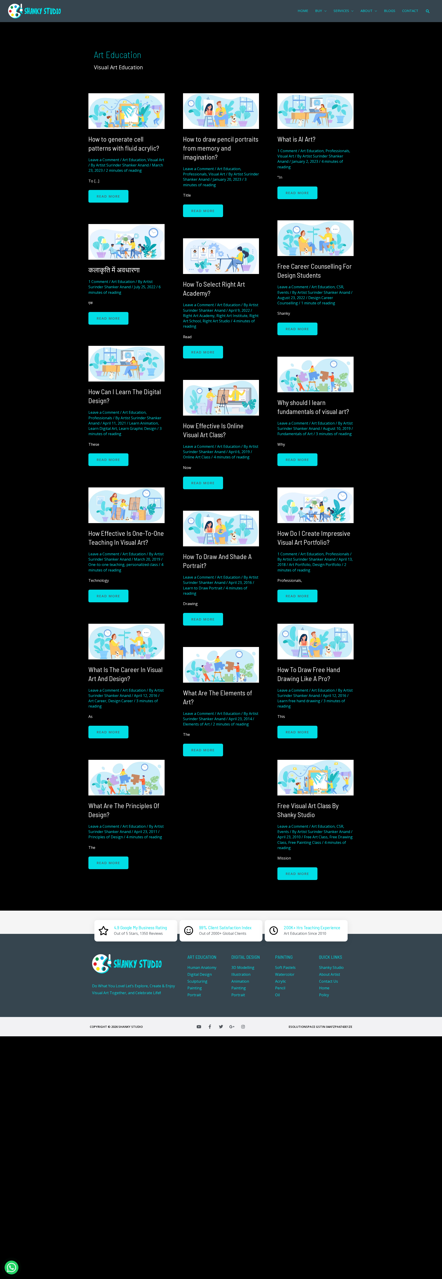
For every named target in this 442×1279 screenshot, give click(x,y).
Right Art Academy (199, 315)
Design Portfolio (326, 564)
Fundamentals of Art (295, 433)
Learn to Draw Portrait (202, 588)
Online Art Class (196, 457)
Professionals (195, 174)
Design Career (120, 700)
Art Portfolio (300, 564)
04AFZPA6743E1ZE (339, 1027)
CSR (340, 286)
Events (283, 292)
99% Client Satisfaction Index (225, 927)
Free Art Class (316, 836)
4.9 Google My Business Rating (140, 927)
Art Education (134, 159)
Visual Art (156, 159)
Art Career (97, 700)
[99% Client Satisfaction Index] (188, 930)
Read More (108, 194)
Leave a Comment (103, 159)
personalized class (142, 564)
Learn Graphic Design (137, 428)
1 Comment (287, 150)
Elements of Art (196, 724)
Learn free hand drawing (298, 700)
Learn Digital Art (102, 428)
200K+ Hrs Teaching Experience (312, 927)
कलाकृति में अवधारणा (114, 269)
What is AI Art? (296, 139)
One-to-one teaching (106, 564)
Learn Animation (143, 423)
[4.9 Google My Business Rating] (103, 930)
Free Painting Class (304, 842)
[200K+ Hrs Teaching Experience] (273, 930)
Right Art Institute (231, 315)
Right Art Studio (216, 320)
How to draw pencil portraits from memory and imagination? (220, 148)
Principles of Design (105, 836)
